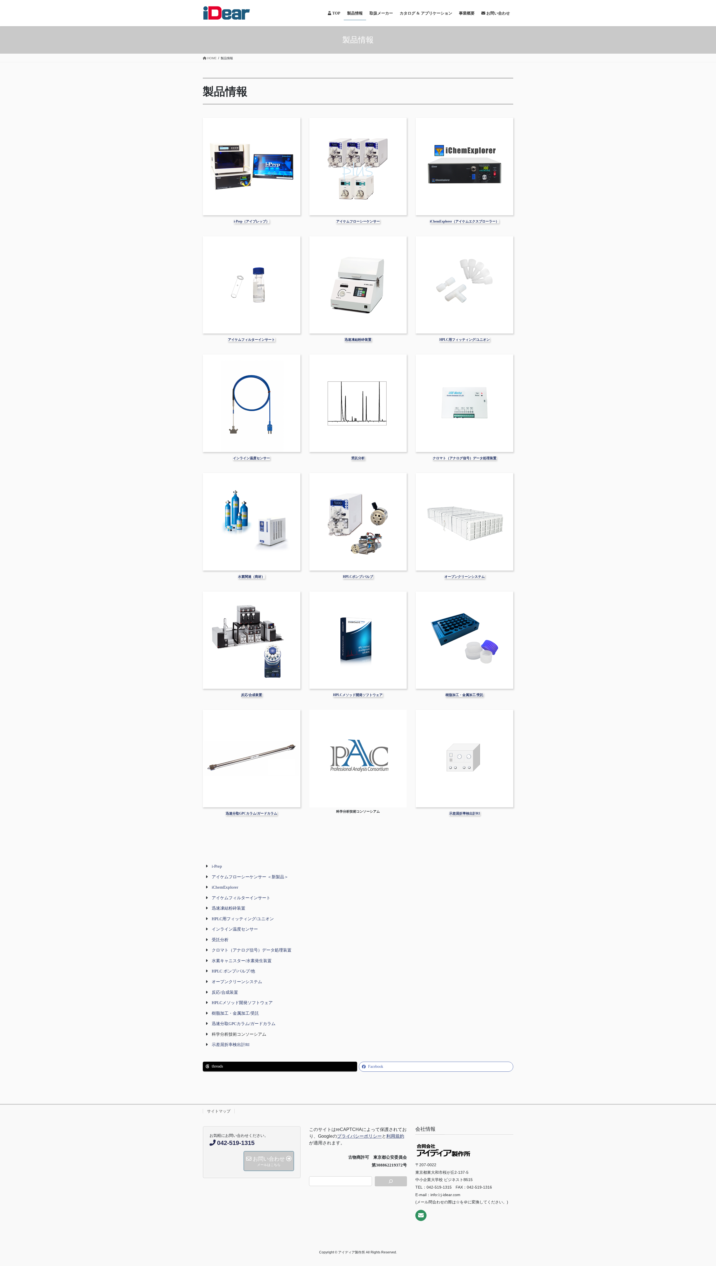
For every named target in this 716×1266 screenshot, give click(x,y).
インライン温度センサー (251, 458)
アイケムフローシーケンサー (358, 221)
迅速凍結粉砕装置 (358, 340)
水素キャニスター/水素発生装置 (242, 961)
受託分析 (358, 458)
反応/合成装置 (251, 695)
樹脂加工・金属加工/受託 (464, 695)
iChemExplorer (225, 887)
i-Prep (217, 866)
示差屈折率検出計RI (464, 813)
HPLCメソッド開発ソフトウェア (358, 695)
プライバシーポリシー (359, 1136)
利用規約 (395, 1136)
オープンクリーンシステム (464, 577)
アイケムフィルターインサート (251, 340)
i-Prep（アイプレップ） (251, 221)
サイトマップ (218, 1111)
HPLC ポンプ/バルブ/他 (233, 971)
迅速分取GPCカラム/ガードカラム (251, 813)
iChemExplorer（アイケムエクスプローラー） (464, 221)
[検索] (391, 1181)
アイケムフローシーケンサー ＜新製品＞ (250, 877)
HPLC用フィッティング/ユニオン (464, 340)
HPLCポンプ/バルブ (358, 577)
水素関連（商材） (251, 577)
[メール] (421, 1215)
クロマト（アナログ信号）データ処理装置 (464, 458)
